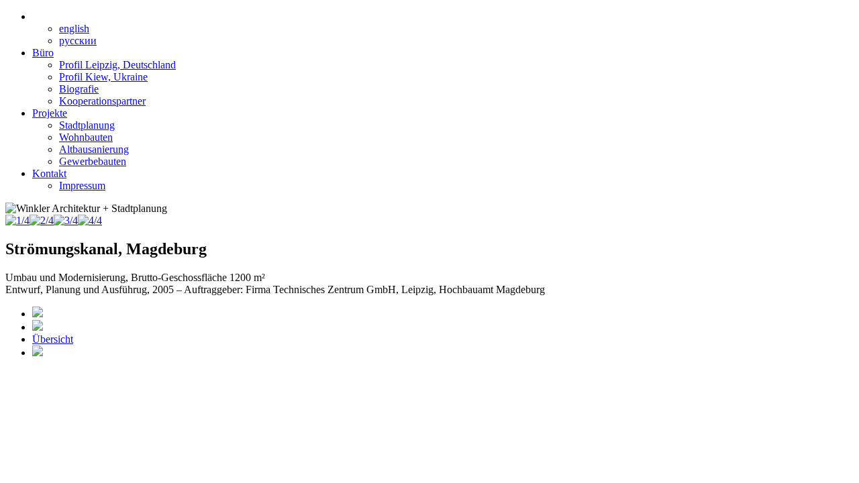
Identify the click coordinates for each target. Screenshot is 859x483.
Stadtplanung (87, 125)
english (74, 28)
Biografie (79, 89)
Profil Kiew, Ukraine (103, 77)
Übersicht (52, 339)
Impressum (82, 185)
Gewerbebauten (92, 161)
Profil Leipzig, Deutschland (117, 64)
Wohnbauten (86, 137)
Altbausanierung (94, 149)
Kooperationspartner (102, 101)
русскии (78, 40)
